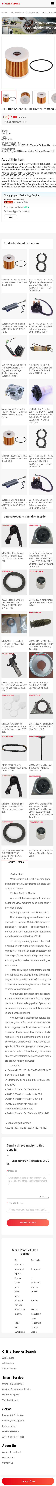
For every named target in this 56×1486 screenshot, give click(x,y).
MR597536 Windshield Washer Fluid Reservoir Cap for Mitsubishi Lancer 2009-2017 (14, 728)
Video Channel (9, 1368)
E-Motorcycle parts (35, 1282)
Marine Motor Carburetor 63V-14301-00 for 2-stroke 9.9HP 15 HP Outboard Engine (14, 413)
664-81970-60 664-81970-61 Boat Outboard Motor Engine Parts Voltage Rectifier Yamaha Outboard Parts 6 (13, 370)
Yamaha (18, 13)
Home (4, 13)
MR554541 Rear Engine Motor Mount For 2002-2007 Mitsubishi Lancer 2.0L (12, 557)
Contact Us (7, 1462)
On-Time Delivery (10, 1431)
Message (12, 1171)
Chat (10, 217)
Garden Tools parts (18, 1282)
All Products (19, 1262)
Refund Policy (9, 1426)
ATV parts (35, 1269)
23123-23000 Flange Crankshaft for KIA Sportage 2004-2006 (38, 685)
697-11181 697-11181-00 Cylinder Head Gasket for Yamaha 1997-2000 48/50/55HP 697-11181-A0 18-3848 (41, 285)
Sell (11, 13)
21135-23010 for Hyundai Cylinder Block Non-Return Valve (41, 602)
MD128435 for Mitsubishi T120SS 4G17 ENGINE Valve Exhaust (40, 768)
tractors (35, 1300)
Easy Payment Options (13, 1420)
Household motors (36, 1325)
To (8, 1155)
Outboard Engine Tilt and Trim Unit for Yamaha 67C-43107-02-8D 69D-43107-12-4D (14, 328)
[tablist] (28, 864)
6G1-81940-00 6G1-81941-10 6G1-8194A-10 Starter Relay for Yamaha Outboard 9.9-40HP (41, 328)
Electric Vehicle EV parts (36, 1314)
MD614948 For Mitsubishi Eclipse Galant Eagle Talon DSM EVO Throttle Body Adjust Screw (41, 645)
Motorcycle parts (19, 1271)
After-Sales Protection (13, 1436)
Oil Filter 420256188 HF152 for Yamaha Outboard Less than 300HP (14, 282)
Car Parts (35, 1260)
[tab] (14, 864)
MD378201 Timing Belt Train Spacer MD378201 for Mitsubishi (12, 644)
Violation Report (10, 1400)
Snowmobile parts (20, 1311)
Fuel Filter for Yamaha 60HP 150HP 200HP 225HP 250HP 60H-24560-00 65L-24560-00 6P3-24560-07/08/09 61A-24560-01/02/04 (41, 416)
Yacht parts (17, 1293)
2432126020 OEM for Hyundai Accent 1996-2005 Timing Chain (14, 768)
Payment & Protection (13, 1415)
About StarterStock (11, 1452)
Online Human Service (13, 1384)
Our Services (8, 1457)
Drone (34, 1332)
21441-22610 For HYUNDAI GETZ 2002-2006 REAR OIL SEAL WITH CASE (41, 726)
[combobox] (28, 1209)
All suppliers (8, 1363)
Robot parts (17, 1325)
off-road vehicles (19, 1302)
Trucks (34, 1291)
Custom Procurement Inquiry (16, 1389)
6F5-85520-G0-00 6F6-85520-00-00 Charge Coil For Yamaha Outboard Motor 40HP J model (40, 369)
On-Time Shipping (11, 1394)
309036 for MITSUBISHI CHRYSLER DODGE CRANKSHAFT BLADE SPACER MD (12, 604)
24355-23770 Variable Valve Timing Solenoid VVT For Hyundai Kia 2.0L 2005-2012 (14, 686)
